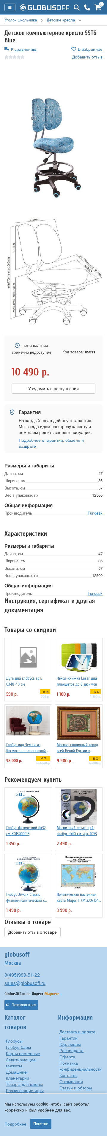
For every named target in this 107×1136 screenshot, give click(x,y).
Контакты (68, 1075)
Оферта (67, 1057)
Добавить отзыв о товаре (32, 932)
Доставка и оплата (77, 1032)
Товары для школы (24, 1084)
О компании (71, 1081)
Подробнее (15, 1124)
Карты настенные (23, 1053)
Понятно (40, 1123)
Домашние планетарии (17, 1075)
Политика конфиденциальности (80, 1066)
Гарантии (68, 1038)
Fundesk (95, 513)
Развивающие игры (25, 1090)
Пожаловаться (24, 1005)
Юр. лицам (70, 1044)
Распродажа (71, 1050)
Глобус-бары (18, 1047)
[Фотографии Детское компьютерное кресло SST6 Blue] (53, 143)
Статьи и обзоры (75, 1088)
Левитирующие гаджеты (21, 1063)
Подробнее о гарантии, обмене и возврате (51, 443)
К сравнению (23, 49)
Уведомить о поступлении (53, 388)
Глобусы (14, 1041)
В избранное (90, 49)
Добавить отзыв (87, 57)
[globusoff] (44, 7)
